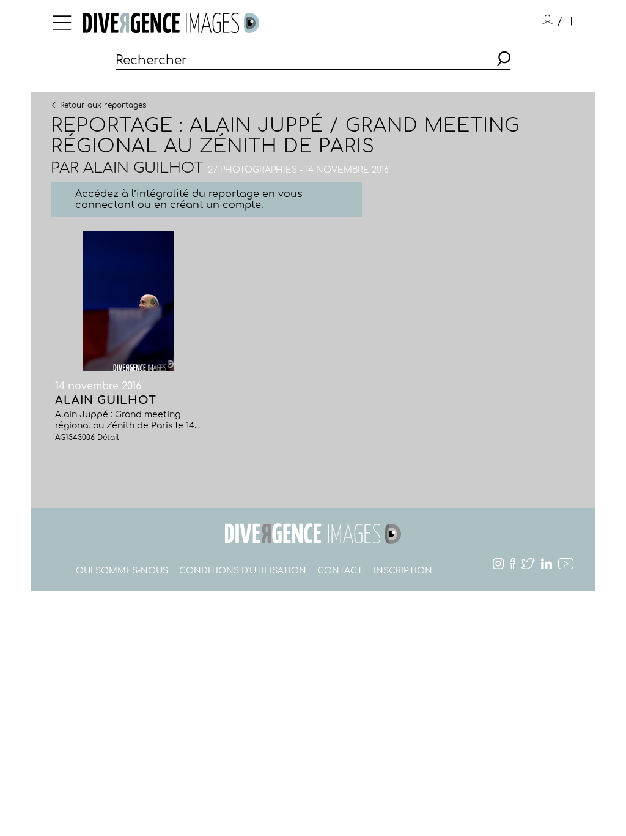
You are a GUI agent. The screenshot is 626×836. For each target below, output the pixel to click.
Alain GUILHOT (143, 168)
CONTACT (340, 570)
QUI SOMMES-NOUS (122, 570)
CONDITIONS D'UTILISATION (242, 570)
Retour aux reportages (103, 104)
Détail (108, 437)
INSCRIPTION (403, 570)
